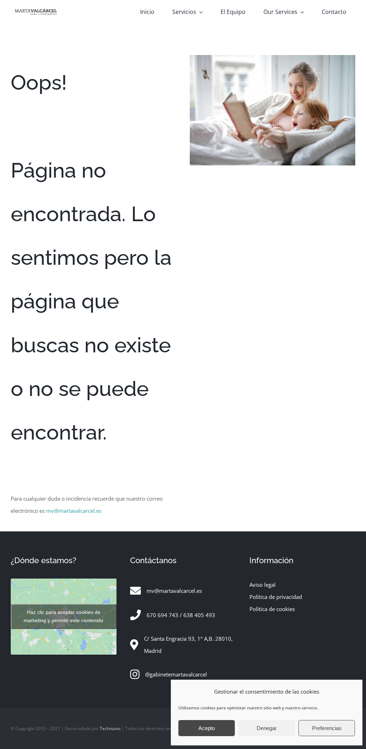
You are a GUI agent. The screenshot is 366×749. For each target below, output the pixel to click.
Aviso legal (262, 584)
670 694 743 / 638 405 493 (181, 615)
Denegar (267, 728)
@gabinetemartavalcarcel (176, 674)
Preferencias (327, 728)
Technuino (110, 728)
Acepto (206, 728)
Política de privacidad (275, 596)
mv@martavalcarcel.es (74, 510)
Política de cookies (272, 608)
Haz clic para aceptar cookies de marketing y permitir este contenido (63, 616)
